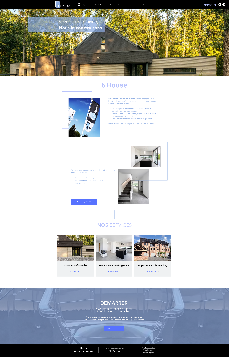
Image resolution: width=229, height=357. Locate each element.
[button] (84, 202)
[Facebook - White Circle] (219, 4)
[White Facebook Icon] (114, 337)
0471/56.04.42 (210, 5)
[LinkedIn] (223, 4)
